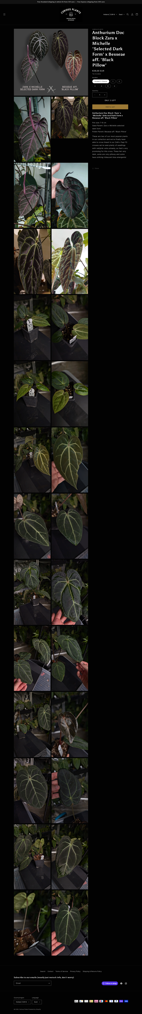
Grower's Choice (100, 81)
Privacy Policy (75, 971)
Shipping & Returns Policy (92, 971)
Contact (50, 971)
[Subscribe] (49, 983)
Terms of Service (62, 971)
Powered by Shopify (34, 1009)
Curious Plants (23, 1009)
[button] (4, 14)
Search (42, 971)
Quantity (95, 90)
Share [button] (97, 168)
